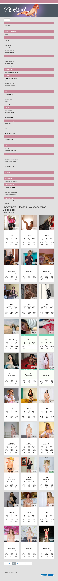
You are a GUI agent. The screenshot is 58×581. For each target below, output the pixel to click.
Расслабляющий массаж (10, 161)
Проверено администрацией (11, 72)
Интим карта (7, 175)
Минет (6, 101)
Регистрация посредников (11, 192)
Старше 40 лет (8, 47)
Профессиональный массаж (11, 159)
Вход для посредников (10, 189)
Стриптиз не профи (9, 112)
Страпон (7, 126)
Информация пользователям (11, 181)
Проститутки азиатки (9, 148)
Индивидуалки (8, 25)
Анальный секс (8, 96)
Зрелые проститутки (9, 50)
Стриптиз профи (8, 110)
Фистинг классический (10, 133)
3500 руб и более (9, 63)
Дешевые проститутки (10, 58)
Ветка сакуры (8, 168)
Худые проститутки (9, 139)
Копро (6, 128)
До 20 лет (7, 40)
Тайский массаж (8, 164)
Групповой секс (8, 99)
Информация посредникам (11, 194)
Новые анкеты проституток (11, 78)
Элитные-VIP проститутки (10, 66)
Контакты (7, 203)
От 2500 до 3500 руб (9, 61)
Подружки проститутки (10, 85)
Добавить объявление (10, 187)
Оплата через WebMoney (10, 200)
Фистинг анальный (9, 131)
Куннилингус (7, 104)
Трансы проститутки (9, 83)
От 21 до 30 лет (8, 43)
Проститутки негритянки (10, 150)
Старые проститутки (9, 52)
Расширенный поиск (9, 28)
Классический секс (9, 94)
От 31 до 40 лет (8, 45)
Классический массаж (10, 156)
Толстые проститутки (9, 142)
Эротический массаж (9, 166)
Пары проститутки (9, 88)
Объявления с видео (9, 80)
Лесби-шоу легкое (9, 117)
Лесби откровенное (9, 115)
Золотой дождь (8, 123)
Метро (6, 34)
